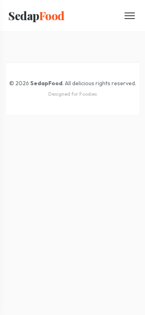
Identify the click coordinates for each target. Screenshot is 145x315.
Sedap (36, 15)
